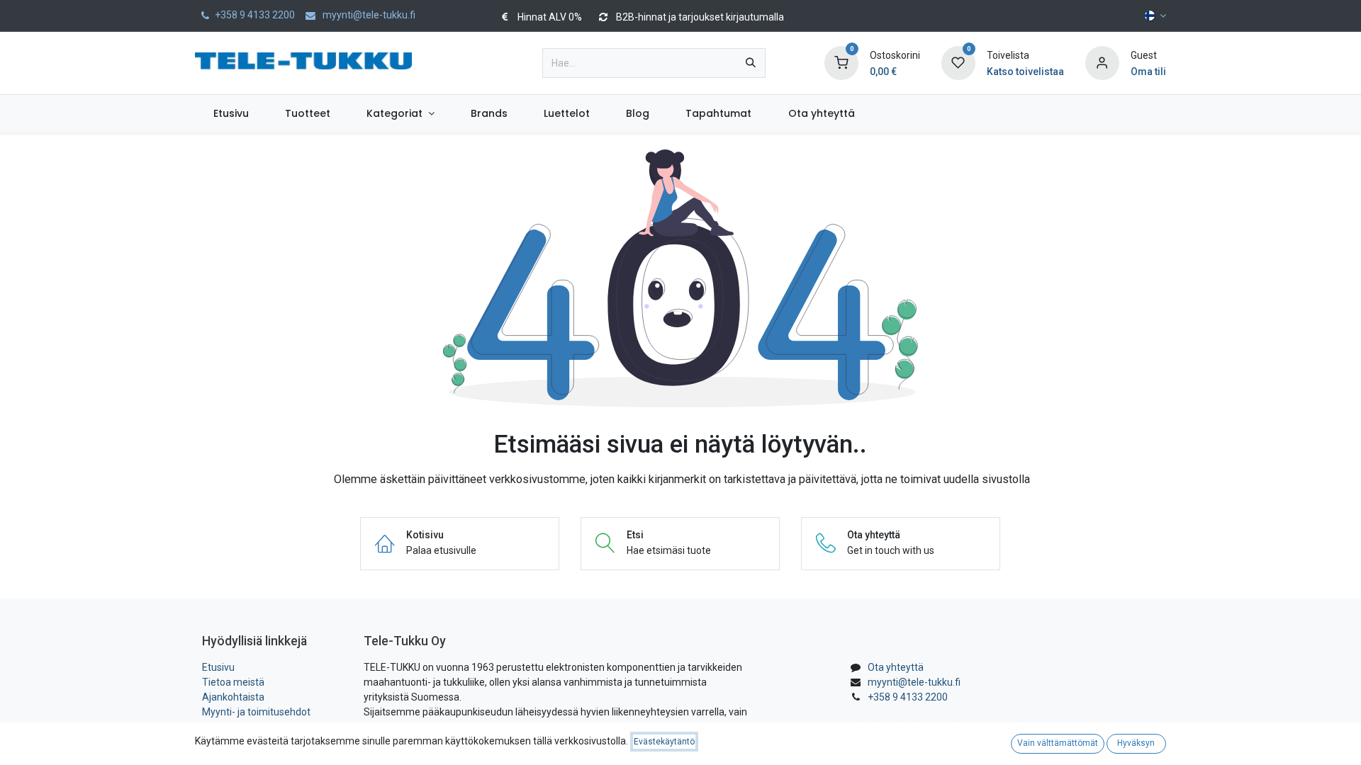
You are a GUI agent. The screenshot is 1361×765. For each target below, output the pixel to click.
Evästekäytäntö (664, 742)
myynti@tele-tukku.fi (914, 682)
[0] (841, 62)
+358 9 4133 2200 (908, 697)
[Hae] (750, 63)
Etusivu (218, 667)
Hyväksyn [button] (1136, 743)
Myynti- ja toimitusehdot (256, 712)
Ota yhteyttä (896, 667)
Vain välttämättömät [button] (1057, 743)
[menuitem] (231, 113)
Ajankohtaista (233, 697)
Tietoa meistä (233, 682)
